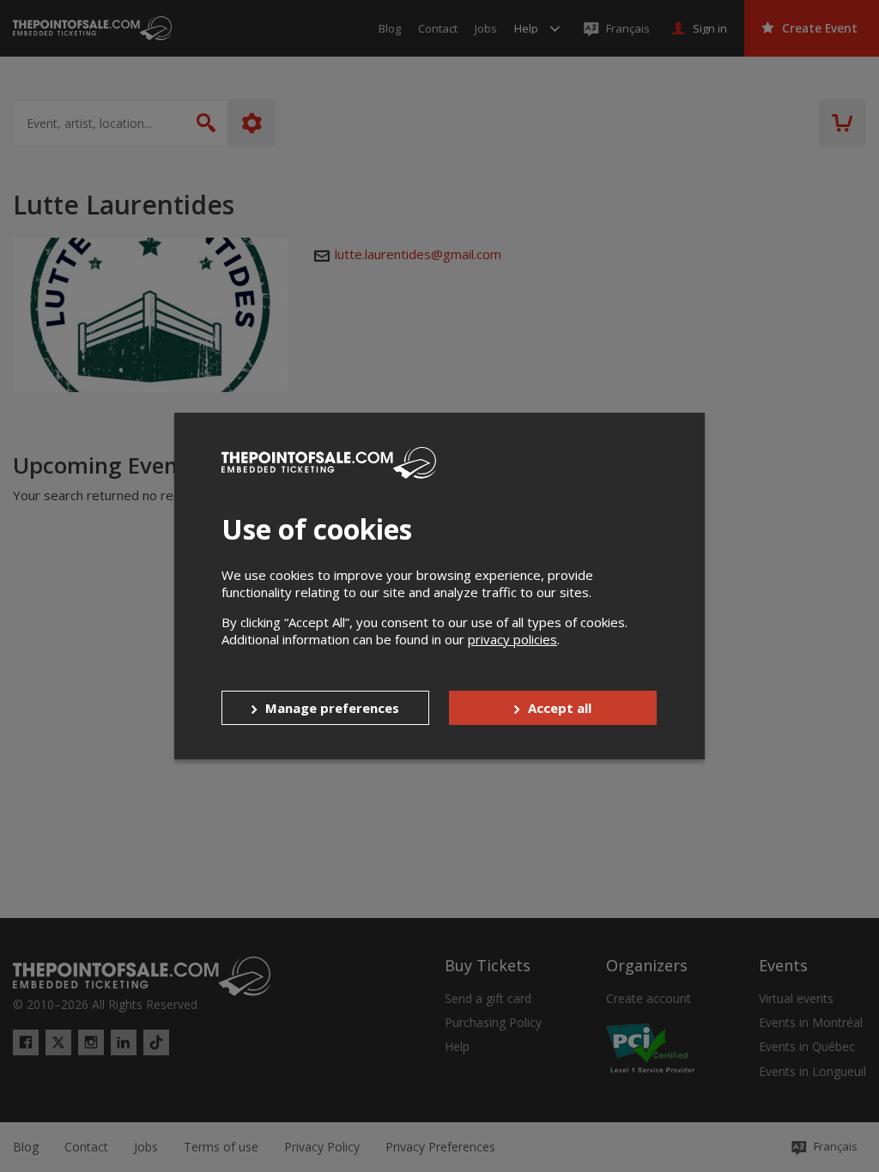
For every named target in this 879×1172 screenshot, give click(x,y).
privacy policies (512, 639)
